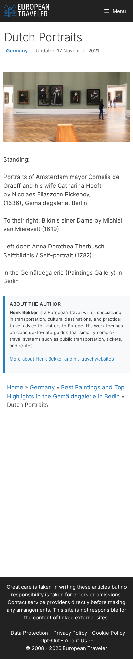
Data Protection (29, 633)
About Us (76, 640)
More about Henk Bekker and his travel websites (62, 359)
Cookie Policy (108, 633)
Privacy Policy (70, 633)
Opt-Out (50, 640)
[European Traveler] (26, 11)
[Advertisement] (66, 510)
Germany (17, 50)
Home (15, 387)
